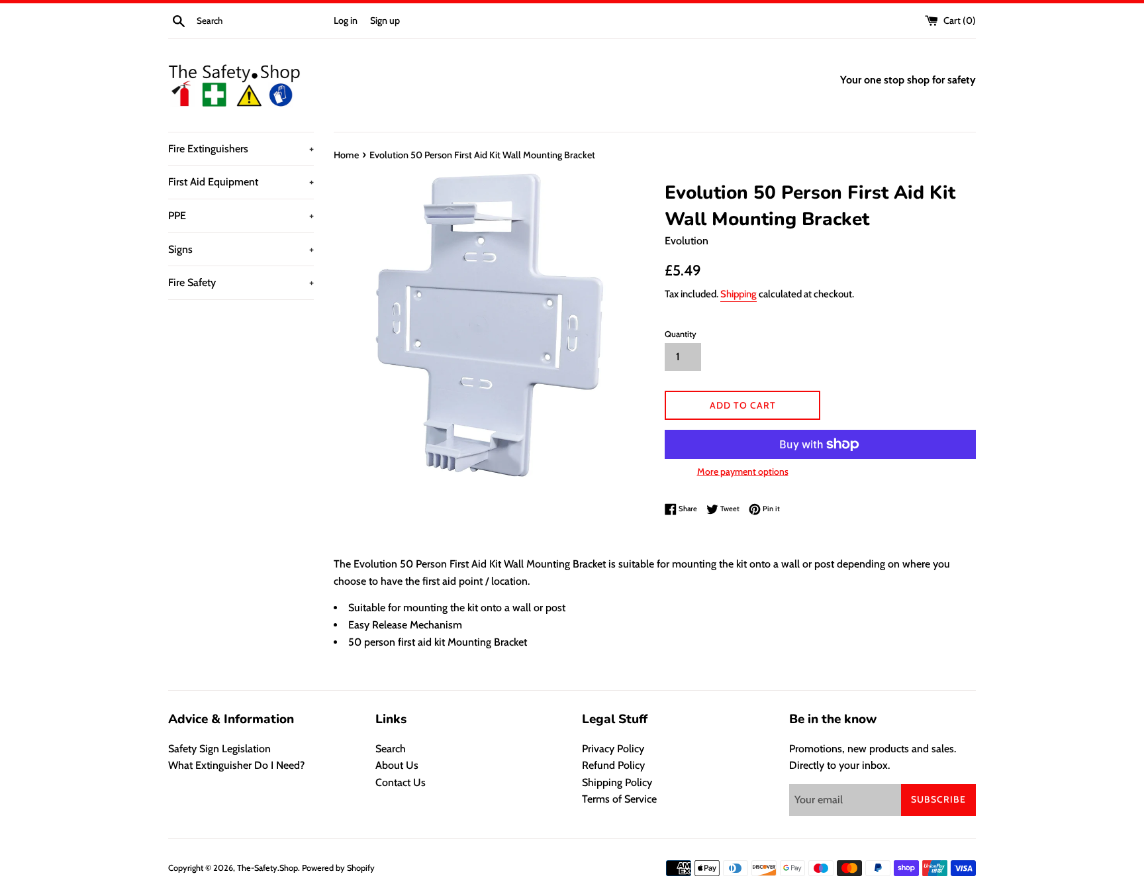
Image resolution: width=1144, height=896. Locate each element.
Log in (346, 20)
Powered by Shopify (338, 868)
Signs (241, 249)
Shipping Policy (617, 782)
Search (390, 748)
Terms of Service (619, 799)
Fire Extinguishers (241, 148)
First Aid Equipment (241, 181)
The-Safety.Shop (267, 868)
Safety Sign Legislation (219, 748)
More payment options (742, 471)
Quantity (680, 334)
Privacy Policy (613, 748)
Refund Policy (613, 765)
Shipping (738, 294)
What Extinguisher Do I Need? (236, 765)
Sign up (385, 20)
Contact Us (400, 782)
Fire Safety (241, 282)
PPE (241, 215)
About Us (396, 765)
